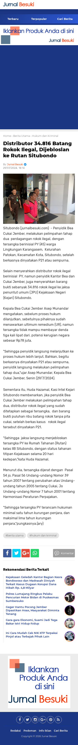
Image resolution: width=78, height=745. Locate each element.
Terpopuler (39, 19)
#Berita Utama (15, 535)
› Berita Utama (21, 135)
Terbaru (13, 19)
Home (7, 135)
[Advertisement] (39, 88)
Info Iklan (45, 730)
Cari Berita (65, 19)
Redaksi (15, 730)
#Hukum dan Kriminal (43, 535)
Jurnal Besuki (49, 736)
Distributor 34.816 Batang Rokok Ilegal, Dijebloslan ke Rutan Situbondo (37, 149)
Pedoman (30, 730)
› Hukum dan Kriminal (44, 135)
